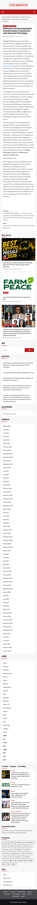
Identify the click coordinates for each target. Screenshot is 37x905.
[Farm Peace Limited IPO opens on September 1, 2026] (18, 283)
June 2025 (6, 474)
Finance (5, 677)
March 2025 (6, 485)
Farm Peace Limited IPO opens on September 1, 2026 (18, 372)
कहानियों (5, 735)
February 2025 (7, 488)
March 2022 (6, 609)
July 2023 (6, 554)
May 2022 (6, 602)
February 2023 (7, 571)
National (5, 690)
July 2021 (6, 637)
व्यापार (4, 756)
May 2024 (6, 519)
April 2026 (6, 440)
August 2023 (7, 550)
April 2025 (6, 481)
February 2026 (7, 447)
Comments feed (7, 881)
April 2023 (6, 564)
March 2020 (6, 644)
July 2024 (6, 512)
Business (6, 26)
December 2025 (7, 454)
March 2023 (6, 568)
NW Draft (6, 701)
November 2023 (8, 540)
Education (6, 670)
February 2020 (7, 647)
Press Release (13, 26)
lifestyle (5, 684)
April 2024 (6, 523)
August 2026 (7, 426)
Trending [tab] (22, 766)
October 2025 (7, 460)
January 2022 (7, 616)
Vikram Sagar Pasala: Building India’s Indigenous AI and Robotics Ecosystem (18, 379)
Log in (5, 874)
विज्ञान (4, 753)
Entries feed (6, 878)
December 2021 (7, 620)
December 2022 (7, 578)
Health (24, 894)
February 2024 (7, 530)
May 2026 (6, 436)
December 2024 (7, 495)
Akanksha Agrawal (8, 36)
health (5, 680)
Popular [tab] (13, 766)
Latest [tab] (5, 766)
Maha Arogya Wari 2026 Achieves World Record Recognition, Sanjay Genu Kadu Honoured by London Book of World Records (17, 388)
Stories (5, 718)
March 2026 (6, 443)
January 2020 (7, 651)
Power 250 (6, 704)
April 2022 (6, 606)
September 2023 (8, 547)
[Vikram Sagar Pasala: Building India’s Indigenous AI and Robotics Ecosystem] (6, 794)
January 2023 (7, 575)
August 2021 (7, 633)
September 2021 (8, 630)
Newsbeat (6, 697)
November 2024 (8, 498)
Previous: (18, 215)
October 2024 (7, 502)
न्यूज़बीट (5, 749)
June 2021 (6, 640)
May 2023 (6, 561)
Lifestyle (29, 892)
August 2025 (7, 467)
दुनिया (4, 746)
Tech (4, 722)
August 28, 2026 (17, 269)
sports (5, 715)
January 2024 (7, 533)
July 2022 (6, 595)
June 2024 (6, 516)
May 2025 (6, 478)
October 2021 (7, 626)
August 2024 (7, 509)
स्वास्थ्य (4, 760)
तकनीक (5, 742)
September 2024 (8, 505)
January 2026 (7, 450)
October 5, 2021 (18, 36)
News (4, 694)
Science (5, 711)
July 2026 (6, 429)
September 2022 (8, 588)
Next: (18, 225)
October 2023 (7, 543)
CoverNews (14, 902)
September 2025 (8, 464)
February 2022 (7, 613)
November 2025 (8, 457)
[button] (3, 12)
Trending (5, 728)
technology (6, 725)
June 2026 (6, 433)
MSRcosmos (7, 66)
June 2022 (6, 599)
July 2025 (6, 471)
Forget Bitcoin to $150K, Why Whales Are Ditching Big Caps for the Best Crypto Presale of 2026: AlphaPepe (17, 265)
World (5, 732)
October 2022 (7, 585)
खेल (4, 739)
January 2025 (7, 492)
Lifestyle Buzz (7, 687)
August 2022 (7, 592)
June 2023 (6, 557)
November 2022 (8, 581)
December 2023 (7, 537)
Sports (23, 896)
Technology (15, 896)
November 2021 (8, 623)
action (5, 663)
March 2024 (6, 526)
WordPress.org (7, 885)
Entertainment (7, 673)
